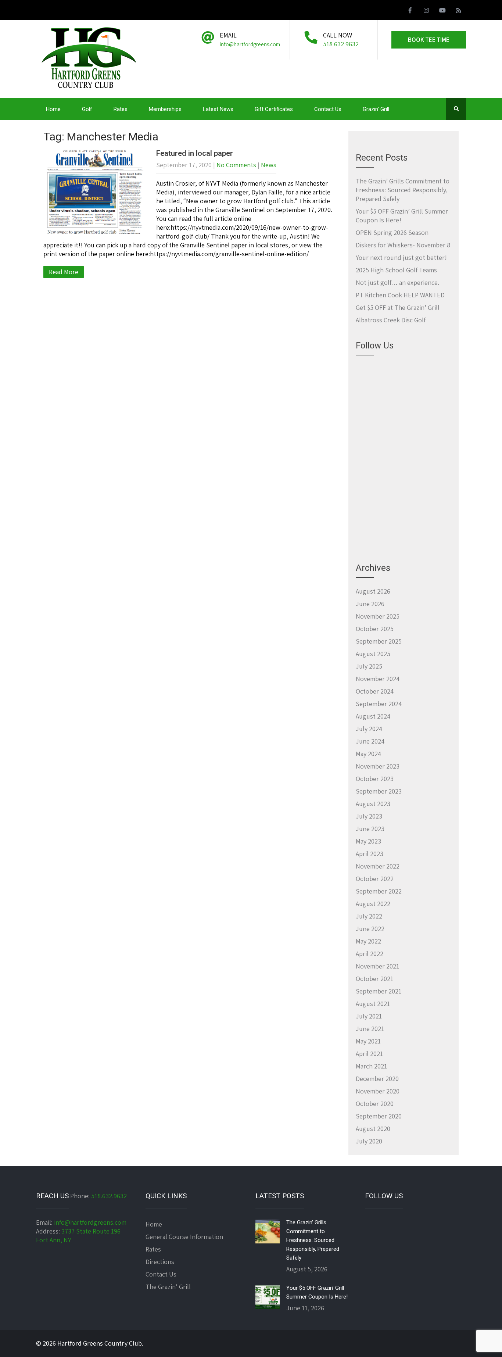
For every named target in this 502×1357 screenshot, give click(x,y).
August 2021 (373, 1003)
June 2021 (370, 1028)
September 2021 (378, 991)
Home (53, 109)
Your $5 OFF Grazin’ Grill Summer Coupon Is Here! (317, 1292)
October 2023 (375, 778)
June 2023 (370, 828)
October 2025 (375, 628)
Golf (87, 109)
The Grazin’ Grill (168, 1286)
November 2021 (377, 966)
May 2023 (368, 841)
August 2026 (373, 591)
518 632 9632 (341, 44)
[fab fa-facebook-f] (410, 11)
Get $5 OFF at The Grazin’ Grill (398, 307)
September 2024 (379, 703)
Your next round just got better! (401, 257)
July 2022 (369, 916)
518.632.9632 (109, 1196)
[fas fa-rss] (458, 11)
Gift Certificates (274, 109)
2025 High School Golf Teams (396, 270)
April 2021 (369, 1053)
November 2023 (377, 766)
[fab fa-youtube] (442, 11)
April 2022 (369, 953)
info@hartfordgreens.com (90, 1222)
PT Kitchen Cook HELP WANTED (400, 295)
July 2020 (369, 1141)
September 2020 (379, 1116)
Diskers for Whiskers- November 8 (403, 245)
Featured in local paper (194, 153)
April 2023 (369, 853)
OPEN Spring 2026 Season (392, 232)
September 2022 (379, 891)
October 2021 (374, 978)
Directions (160, 1261)
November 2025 (377, 616)
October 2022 (375, 878)
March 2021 (371, 1066)
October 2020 (375, 1103)
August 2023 (373, 803)
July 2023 (369, 816)
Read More (63, 272)
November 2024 (377, 678)
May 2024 (368, 753)
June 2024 (370, 741)
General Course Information (184, 1236)
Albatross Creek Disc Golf (391, 320)
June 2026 (370, 603)
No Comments (236, 165)
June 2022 (370, 928)
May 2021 (368, 1041)
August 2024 (373, 716)
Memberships (165, 109)
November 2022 (377, 866)
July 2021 (369, 1016)
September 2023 (379, 791)
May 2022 (368, 941)
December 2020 (377, 1078)
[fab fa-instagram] (426, 11)
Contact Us (327, 109)
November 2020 (377, 1091)
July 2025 (369, 666)
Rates (121, 109)
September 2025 (379, 641)
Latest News (218, 109)
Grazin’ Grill (376, 109)
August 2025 (373, 653)
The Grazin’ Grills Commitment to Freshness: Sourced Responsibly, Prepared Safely (402, 190)
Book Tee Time (428, 40)
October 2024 (375, 691)
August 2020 (373, 1128)
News (268, 165)
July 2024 (369, 728)
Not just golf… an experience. (397, 282)
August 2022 (373, 903)
